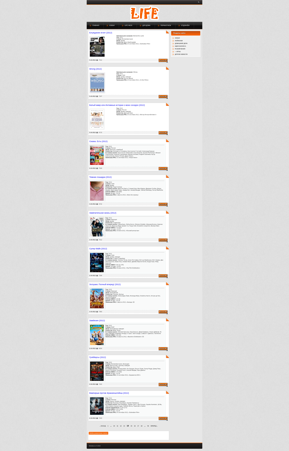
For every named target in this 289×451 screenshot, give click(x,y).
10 (114, 426)
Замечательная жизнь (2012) (102, 213)
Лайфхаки (179, 41)
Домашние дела (181, 43)
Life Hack (128, 25)
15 (131, 426)
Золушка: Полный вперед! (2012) (105, 284)
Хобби (111, 25)
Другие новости (181, 54)
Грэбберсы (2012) (97, 357)
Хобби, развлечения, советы (98, 433)
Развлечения (180, 49)
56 (148, 426)
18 (141, 426)
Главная (95, 25)
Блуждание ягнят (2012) (100, 33)
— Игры (178, 51)
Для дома (146, 25)
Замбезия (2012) (97, 320)
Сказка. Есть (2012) (98, 141)
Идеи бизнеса (180, 46)
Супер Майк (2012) (98, 249)
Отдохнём (185, 25)
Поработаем (166, 25)
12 (121, 426)
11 (117, 426)
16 (135, 426)
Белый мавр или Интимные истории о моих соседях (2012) (117, 105)
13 (124, 426)
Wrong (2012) (95, 69)
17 (138, 426)
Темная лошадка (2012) (100, 177)
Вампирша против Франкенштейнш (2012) (109, 393)
